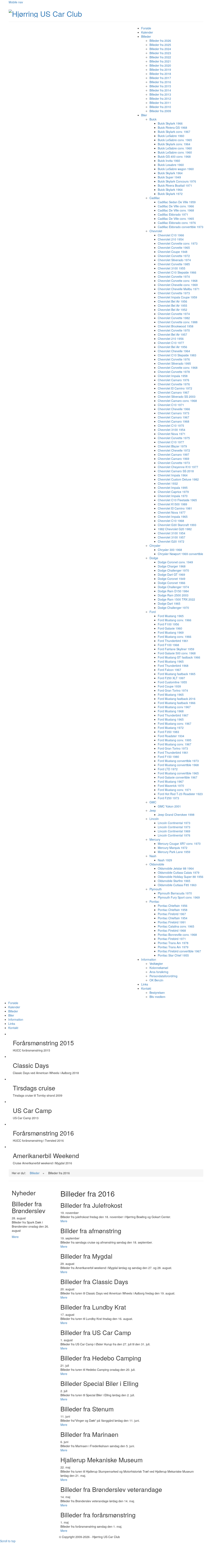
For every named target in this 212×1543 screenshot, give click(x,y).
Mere (63, 1221)
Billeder (35, 1173)
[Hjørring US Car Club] (45, 12)
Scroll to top (8, 1541)
